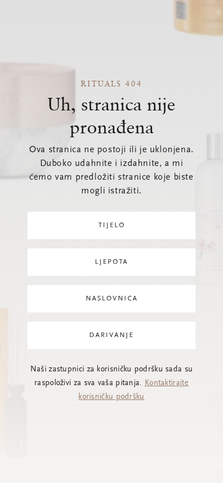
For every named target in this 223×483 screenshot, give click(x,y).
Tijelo (111, 225)
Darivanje (111, 335)
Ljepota (111, 262)
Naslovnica (112, 298)
